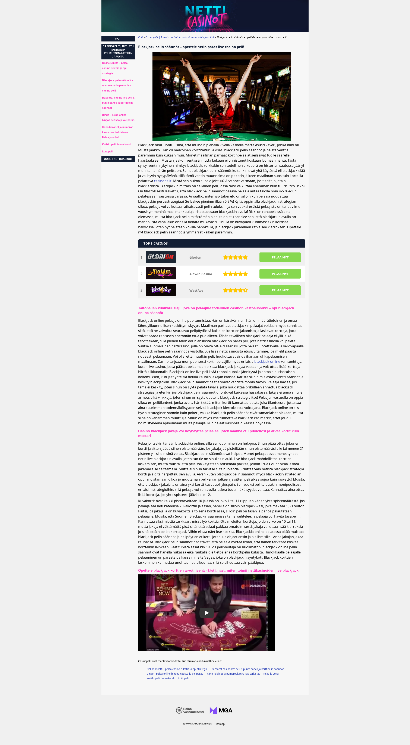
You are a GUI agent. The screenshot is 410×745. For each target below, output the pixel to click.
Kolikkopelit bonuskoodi (160, 678)
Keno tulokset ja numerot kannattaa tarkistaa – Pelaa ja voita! (243, 674)
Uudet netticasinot (118, 159)
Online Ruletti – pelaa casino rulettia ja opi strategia (177, 669)
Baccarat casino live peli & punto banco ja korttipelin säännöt (247, 669)
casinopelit (162, 181)
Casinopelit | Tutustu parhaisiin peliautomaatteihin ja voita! (118, 51)
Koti (118, 38)
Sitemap (220, 724)
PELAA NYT (280, 257)
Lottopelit (183, 678)
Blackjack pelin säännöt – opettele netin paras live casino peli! (117, 85)
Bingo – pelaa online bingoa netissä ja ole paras (175, 674)
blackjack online (267, 361)
